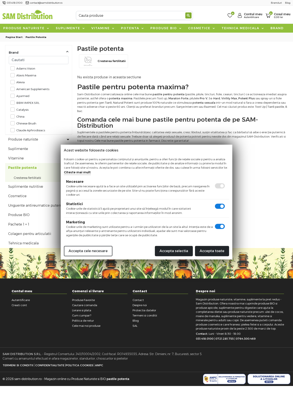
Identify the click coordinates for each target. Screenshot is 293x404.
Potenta (130, 28)
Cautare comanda (84, 305)
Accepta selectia (174, 251)
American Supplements (32, 89)
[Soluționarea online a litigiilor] (269, 379)
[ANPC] (224, 379)
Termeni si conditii (145, 315)
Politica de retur (83, 320)
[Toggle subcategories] (68, 139)
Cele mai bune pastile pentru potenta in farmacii (127, 140)
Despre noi (140, 305)
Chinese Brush (26, 123)
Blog (136, 320)
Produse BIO (164, 28)
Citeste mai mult (77, 172)
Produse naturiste (24, 28)
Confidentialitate (49, 365)
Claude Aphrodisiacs (30, 130)
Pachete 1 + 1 (18, 224)
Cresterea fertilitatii (27, 178)
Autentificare (21, 300)
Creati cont (19, 305)
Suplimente (69, 28)
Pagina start (14, 37)
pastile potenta (118, 379)
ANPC (99, 365)
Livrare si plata (81, 310)
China (20, 116)
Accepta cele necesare (88, 251)
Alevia (20, 82)
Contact (138, 300)
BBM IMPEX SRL (27, 102)
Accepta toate (212, 251)
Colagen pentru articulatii (29, 234)
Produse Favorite (83, 300)
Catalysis (22, 109)
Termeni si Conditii (18, 365)
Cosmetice (200, 28)
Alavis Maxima (26, 75)
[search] (188, 15)
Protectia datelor (144, 310)
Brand (277, 28)
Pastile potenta (36, 37)
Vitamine (101, 28)
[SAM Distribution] (27, 15)
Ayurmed (22, 96)
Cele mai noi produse (86, 325)
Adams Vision (25, 68)
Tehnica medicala (241, 28)
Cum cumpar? (81, 315)
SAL (135, 325)
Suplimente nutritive (25, 187)
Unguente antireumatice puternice (37, 205)
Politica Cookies (79, 365)
